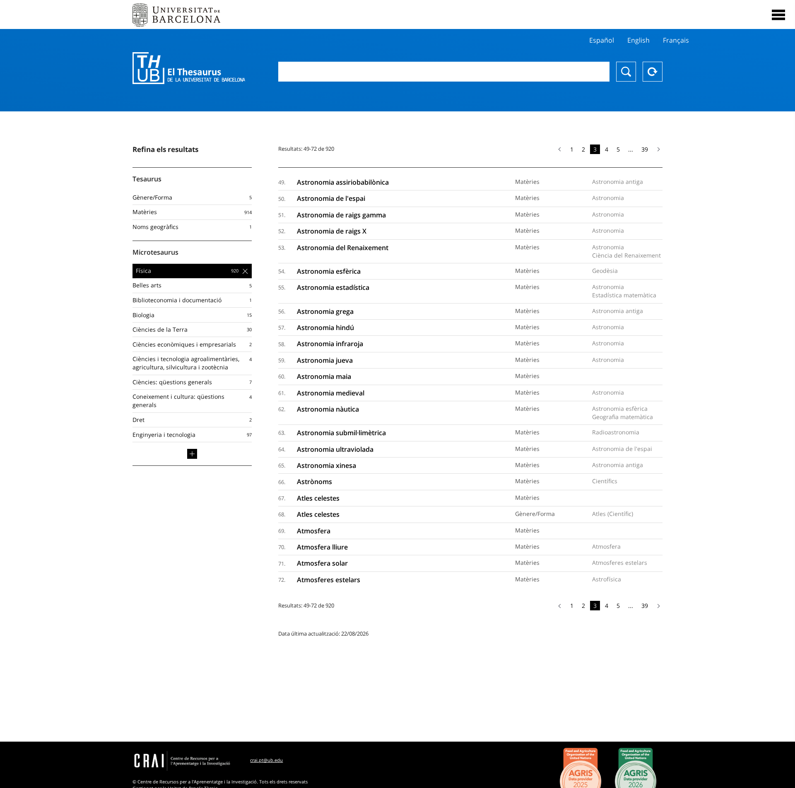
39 (644, 149)
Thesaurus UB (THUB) (188, 68)
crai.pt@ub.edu (266, 760)
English (638, 40)
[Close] (778, 15)
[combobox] (444, 72)
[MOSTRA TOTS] (192, 454)
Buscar (626, 72)
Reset (652, 72)
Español (601, 40)
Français (676, 40)
